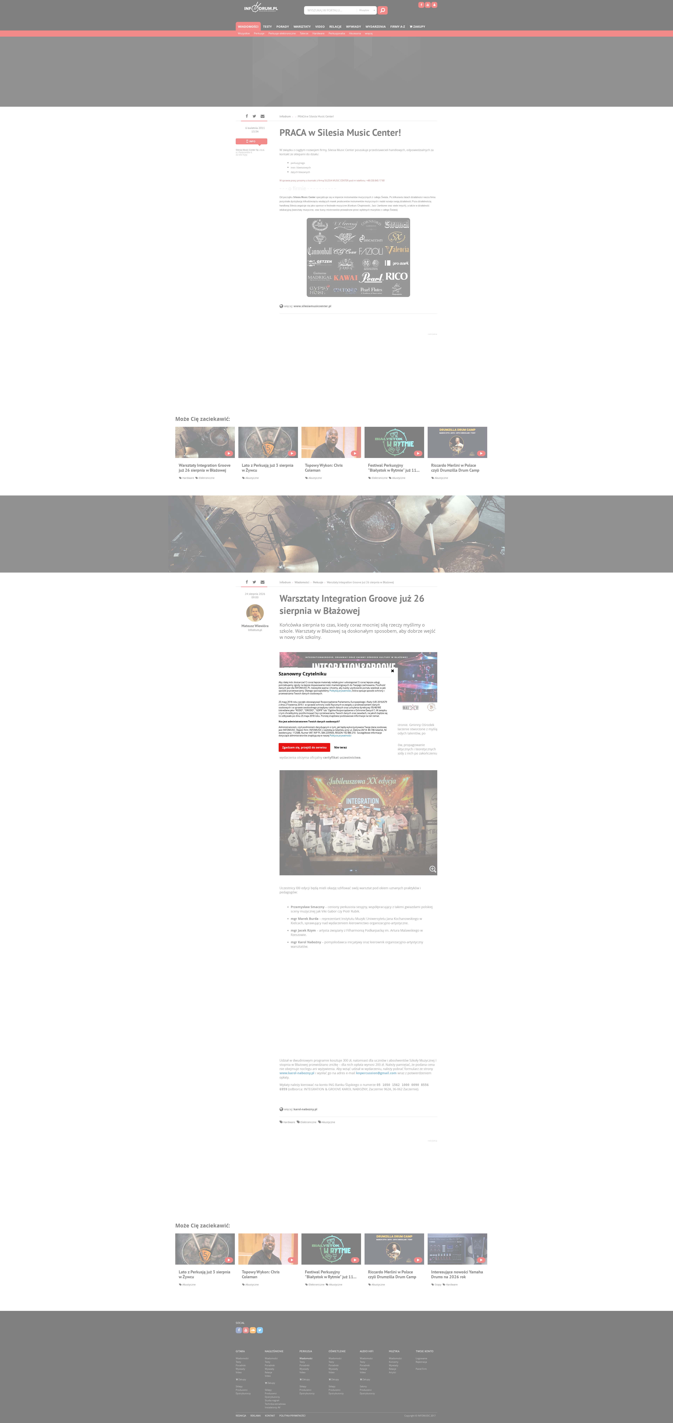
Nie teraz (340, 747)
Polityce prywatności (340, 735)
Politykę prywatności (340, 690)
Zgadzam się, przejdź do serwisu (304, 747)
